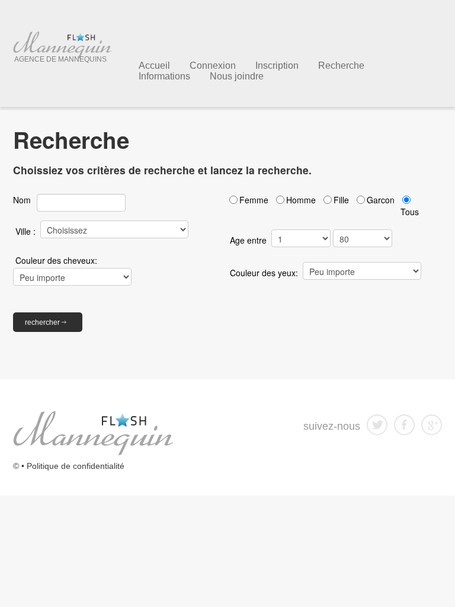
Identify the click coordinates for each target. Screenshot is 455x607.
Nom (22, 200)
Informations (164, 76)
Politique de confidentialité (75, 466)
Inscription (277, 65)
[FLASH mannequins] (93, 432)
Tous (409, 212)
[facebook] (404, 424)
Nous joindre (237, 76)
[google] (431, 424)
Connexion (213, 65)
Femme (253, 200)
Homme (301, 200)
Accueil (154, 65)
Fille (341, 200)
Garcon (381, 200)
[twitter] (377, 424)
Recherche (341, 65)
